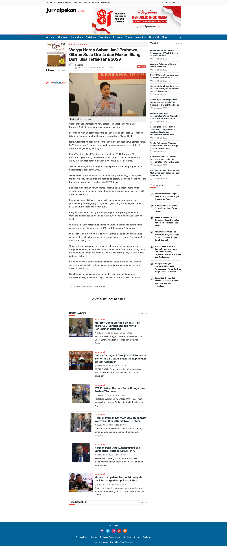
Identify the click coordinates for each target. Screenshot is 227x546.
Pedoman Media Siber (82, 2)
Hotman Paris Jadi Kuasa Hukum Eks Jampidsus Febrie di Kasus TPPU (117, 449)
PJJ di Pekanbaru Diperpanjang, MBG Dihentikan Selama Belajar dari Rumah (165, 173)
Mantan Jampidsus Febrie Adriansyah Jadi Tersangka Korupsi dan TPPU (118, 479)
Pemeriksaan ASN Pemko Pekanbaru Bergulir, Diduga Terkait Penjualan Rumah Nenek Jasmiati (167, 236)
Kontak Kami (105, 2)
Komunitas (140, 37)
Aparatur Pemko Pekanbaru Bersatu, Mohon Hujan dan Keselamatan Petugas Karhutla (164, 159)
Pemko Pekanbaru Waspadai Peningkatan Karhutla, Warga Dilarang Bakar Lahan (164, 145)
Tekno (128, 37)
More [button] (165, 37)
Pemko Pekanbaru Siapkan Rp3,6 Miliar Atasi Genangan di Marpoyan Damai (167, 196)
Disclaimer (95, 2)
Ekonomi (117, 37)
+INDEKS (62, 70)
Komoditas (77, 37)
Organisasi (104, 37)
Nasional (83, 44)
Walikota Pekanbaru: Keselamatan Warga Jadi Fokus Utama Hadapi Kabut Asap (165, 116)
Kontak (137, 537)
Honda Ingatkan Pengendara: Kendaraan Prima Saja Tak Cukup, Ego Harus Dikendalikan (164, 102)
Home (51, 37)
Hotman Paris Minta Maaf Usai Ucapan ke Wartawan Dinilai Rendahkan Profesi (120, 419)
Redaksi (61, 2)
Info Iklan (68, 2)
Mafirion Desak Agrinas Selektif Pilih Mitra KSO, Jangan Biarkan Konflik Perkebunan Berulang (117, 325)
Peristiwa (91, 37)
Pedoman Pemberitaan (110, 537)
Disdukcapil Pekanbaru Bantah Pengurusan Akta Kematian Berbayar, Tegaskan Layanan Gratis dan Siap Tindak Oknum (168, 251)
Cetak (143, 66)
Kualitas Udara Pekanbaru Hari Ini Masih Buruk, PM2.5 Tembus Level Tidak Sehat (164, 88)
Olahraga (63, 37)
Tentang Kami (51, 2)
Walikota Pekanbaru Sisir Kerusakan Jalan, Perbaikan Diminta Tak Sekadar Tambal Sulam (167, 221)
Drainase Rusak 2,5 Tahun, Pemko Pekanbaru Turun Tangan (166, 208)
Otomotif (154, 37)
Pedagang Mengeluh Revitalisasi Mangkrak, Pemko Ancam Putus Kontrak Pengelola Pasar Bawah (168, 267)
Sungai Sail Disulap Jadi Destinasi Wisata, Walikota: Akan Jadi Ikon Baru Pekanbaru (167, 282)
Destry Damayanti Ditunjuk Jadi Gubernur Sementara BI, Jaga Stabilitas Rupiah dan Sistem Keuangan (120, 358)
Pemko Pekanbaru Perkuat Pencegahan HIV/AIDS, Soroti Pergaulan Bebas (164, 53)
